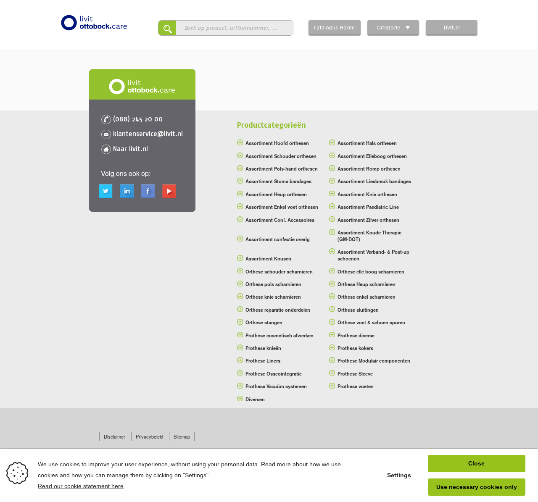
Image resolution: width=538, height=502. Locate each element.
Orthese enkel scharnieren (367, 296)
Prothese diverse (356, 335)
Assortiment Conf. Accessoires (279, 219)
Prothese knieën (263, 347)
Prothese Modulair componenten (374, 360)
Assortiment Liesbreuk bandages (374, 181)
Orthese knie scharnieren (273, 296)
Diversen (255, 399)
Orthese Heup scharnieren (367, 284)
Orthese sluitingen (358, 309)
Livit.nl (451, 27)
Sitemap (182, 436)
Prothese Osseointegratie (273, 373)
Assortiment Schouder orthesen (280, 155)
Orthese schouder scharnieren (279, 271)
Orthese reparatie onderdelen (277, 309)
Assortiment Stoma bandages (278, 181)
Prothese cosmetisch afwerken (279, 335)
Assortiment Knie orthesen (367, 194)
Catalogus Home (334, 27)
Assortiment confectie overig (277, 239)
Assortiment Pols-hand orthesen (281, 168)
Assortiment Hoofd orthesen (277, 142)
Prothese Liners (262, 360)
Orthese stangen (263, 322)
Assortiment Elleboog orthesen (372, 155)
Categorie (388, 27)
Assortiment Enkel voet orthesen (281, 206)
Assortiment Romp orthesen (369, 168)
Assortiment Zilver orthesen (368, 219)
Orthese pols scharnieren (273, 284)
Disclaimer (114, 436)
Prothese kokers (355, 347)
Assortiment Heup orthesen (276, 194)
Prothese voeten (356, 386)
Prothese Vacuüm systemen (276, 386)
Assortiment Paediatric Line (368, 206)
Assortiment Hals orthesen (367, 142)
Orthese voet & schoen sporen (371, 322)
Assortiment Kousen (268, 258)
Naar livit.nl (130, 148)
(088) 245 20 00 (138, 119)
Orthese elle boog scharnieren (371, 271)
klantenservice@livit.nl (148, 133)
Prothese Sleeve (355, 373)
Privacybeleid (149, 436)
